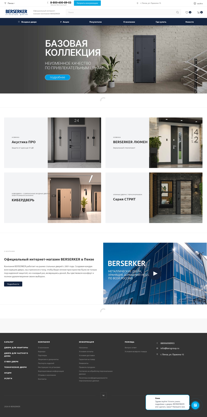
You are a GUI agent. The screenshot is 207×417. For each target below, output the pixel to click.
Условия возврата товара (136, 351)
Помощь (129, 342)
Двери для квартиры (16, 347)
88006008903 (167, 343)
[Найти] (177, 12)
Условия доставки (87, 355)
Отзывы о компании (47, 375)
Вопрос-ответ (131, 347)
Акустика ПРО (24, 142)
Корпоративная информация (51, 371)
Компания (44, 342)
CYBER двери (11, 361)
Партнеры (42, 355)
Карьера (41, 351)
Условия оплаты (86, 351)
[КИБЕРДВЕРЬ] (77, 197)
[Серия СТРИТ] (178, 197)
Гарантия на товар (87, 359)
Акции (8, 373)
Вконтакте (104, 395)
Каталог (9, 342)
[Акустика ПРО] (77, 142)
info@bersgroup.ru (170, 348)
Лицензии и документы (48, 359)
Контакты (42, 379)
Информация (86, 342)
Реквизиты (83, 363)
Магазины (83, 347)
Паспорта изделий (46, 363)
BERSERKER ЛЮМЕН (130, 142)
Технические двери (15, 367)
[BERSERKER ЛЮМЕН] (178, 142)
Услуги (8, 378)
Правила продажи (87, 367)
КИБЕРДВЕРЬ (23, 200)
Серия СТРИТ (124, 199)
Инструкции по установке (49, 367)
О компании (43, 347)
